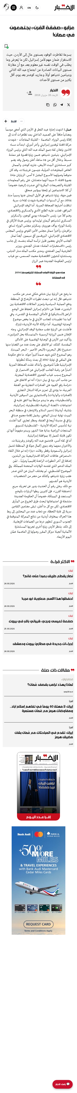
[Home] (64, 7)
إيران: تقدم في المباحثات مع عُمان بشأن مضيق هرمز (44, 734)
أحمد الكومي (68, 691)
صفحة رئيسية (65, 46)
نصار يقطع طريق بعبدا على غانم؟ (48, 576)
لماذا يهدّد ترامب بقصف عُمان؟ (50, 684)
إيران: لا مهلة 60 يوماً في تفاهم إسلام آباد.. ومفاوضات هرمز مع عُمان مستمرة (41, 708)
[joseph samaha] (6, 7)
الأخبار (54, 90)
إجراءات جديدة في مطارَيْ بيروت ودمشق (43, 644)
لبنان (70, 570)
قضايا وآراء (67, 679)
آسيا (71, 701)
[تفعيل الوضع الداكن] (37, 7)
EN (29, 7)
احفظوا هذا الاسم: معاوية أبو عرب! (47, 598)
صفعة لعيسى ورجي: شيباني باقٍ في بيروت (41, 621)
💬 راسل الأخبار (62, 1084)
